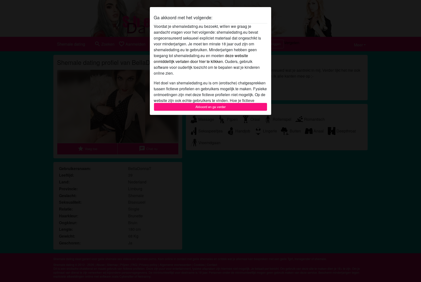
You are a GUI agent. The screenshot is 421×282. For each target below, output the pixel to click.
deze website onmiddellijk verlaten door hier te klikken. (201, 58)
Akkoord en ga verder (210, 106)
